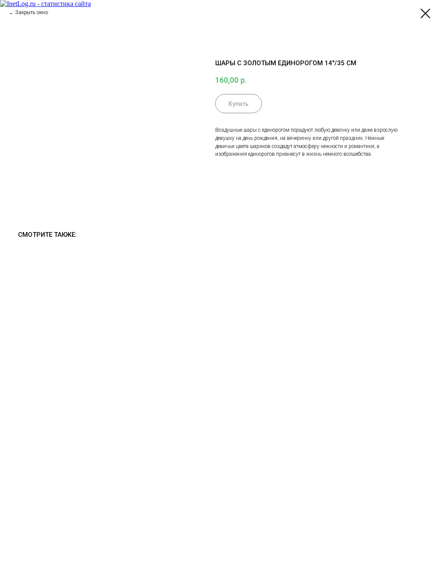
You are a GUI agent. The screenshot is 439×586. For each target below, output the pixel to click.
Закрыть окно (31, 12)
